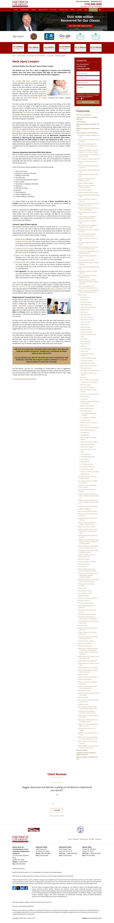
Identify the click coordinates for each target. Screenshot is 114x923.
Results (34, 10)
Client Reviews (24, 10)
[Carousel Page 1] (49, 803)
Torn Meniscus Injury (87, 464)
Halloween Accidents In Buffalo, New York (88, 272)
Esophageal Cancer (86, 368)
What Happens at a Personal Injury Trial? (89, 664)
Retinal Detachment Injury (88, 430)
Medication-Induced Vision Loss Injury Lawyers (90, 402)
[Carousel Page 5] (65, 803)
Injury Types (82, 295)
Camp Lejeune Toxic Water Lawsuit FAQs (89, 196)
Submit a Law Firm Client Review (57, 815)
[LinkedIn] (22, 888)
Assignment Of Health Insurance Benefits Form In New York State (88, 151)
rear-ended (42, 91)
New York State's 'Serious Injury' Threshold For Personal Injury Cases (88, 531)
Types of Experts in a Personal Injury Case (88, 633)
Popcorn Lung (85, 425)
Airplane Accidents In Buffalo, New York (89, 136)
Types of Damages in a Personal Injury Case (88, 629)
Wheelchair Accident (85, 690)
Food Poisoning (81, 122)
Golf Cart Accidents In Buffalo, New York (89, 268)
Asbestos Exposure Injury (88, 307)
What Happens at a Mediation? (88, 661)
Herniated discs (21, 262)
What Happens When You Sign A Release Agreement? (88, 671)
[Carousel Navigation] (57, 803)
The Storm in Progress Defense (88, 598)
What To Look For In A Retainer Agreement (88, 683)
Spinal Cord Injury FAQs (87, 444)
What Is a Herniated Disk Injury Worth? (88, 734)
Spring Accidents (84, 596)
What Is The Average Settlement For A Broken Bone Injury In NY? (88, 738)
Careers (79, 10)
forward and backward (23, 241)
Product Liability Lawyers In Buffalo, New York (87, 555)
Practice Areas (63, 10)
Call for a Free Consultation (80, 26)
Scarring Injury (85, 432)
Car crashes (16, 81)
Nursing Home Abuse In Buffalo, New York (88, 536)
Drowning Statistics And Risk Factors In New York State (87, 235)
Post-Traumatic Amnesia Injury (90, 427)
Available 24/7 (96, 1)
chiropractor (31, 329)
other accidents (32, 81)
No (83, 98)
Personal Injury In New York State (86, 133)
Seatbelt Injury (85, 435)
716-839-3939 (63, 360)
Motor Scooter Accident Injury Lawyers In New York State (88, 523)
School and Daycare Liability (87, 561)
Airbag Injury (84, 300)
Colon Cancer (84, 351)
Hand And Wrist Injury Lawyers (90, 380)
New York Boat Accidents (86, 183)
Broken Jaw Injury (86, 327)
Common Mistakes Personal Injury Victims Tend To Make (89, 209)
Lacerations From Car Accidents (90, 394)
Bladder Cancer (85, 310)
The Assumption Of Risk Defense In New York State (89, 155)
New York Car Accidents (83, 115)
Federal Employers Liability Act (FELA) (88, 256)
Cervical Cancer (85, 344)
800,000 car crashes (39, 98)
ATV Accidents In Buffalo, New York (89, 159)
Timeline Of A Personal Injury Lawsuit (87, 611)
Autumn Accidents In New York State (88, 162)
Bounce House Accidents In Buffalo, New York (87, 186)
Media (72, 10)
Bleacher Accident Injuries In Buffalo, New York (87, 179)
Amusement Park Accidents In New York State (89, 140)
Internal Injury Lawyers (87, 387)
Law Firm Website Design (92, 918)
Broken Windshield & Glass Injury (88, 335)
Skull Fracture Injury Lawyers (89, 442)
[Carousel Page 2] (53, 803)
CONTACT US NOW (88, 102)
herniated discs (28, 112)
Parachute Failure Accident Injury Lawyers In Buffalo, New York (88, 547)
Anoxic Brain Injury (86, 305)
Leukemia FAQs (85, 396)
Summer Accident (84, 601)
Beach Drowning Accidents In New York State (89, 166)
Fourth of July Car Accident (87, 260)
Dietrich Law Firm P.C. (20, 287)
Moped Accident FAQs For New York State (88, 519)
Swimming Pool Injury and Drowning (86, 606)
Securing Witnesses (85, 564)
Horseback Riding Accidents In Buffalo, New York (88, 276)
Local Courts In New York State (88, 511)
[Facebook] (14, 888)
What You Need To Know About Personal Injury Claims (88, 687)
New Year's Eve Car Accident (87, 527)
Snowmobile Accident (85, 593)
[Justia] (26, 888)
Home (15, 10)
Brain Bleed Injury (86, 314)
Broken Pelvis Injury (86, 332)
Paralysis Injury (85, 420)
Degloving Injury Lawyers (88, 363)
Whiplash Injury (85, 474)
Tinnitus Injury (85, 459)
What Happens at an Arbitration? (88, 668)
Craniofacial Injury (86, 349)
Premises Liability (81, 750)
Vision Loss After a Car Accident (90, 471)
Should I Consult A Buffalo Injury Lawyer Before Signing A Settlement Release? (88, 575)
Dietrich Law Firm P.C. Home (20, 4)
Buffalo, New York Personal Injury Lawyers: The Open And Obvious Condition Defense (89, 541)
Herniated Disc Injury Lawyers (89, 382)
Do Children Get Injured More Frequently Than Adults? (87, 226)
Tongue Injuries (85, 462)
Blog (86, 10)
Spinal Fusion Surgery (87, 447)
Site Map (91, 839)
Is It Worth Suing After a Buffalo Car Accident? (88, 482)
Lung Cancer (84, 399)
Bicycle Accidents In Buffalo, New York (88, 175)
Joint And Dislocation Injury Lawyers (88, 390)
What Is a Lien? (83, 674)
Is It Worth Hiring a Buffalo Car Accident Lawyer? (88, 477)
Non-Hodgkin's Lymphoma (88, 417)
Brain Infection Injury (87, 317)
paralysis (36, 259)
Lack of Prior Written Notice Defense (87, 490)
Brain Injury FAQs (86, 322)
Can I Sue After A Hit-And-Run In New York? (88, 742)
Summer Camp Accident (86, 603)
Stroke (82, 452)
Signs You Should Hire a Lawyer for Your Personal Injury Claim (89, 580)
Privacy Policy (84, 839)
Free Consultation (83, 1)
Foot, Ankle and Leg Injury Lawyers (88, 374)
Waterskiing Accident (85, 646)
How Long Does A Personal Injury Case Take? (88, 716)
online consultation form (59, 289)
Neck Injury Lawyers (86, 411)
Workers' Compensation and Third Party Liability (89, 694)
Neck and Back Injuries (87, 408)
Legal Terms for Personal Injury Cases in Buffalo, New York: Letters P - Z (89, 502)
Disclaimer (76, 839)
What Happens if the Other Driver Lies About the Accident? (89, 747)
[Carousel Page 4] (61, 803)
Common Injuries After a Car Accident (87, 729)
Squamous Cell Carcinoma (88, 449)
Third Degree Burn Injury (88, 457)
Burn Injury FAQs (85, 341)
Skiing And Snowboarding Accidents (86, 585)
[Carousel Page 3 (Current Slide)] (57, 803)
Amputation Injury (86, 302)
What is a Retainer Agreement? (88, 677)
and (30, 131)
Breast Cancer (85, 324)
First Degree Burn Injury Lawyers (90, 370)
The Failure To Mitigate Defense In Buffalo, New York (89, 252)
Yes (79, 98)
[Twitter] (18, 888)
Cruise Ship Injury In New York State (88, 222)
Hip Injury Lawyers (86, 385)
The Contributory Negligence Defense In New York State (87, 217)
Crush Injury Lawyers (87, 360)
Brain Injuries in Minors (87, 319)
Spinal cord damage (23, 255)
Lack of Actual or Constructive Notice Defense (87, 486)
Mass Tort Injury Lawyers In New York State (88, 515)
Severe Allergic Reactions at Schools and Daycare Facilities (88, 570)
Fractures (83, 377)
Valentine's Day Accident (86, 641)
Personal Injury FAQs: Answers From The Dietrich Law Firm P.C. (88, 707)
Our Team (53, 10)
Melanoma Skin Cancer (87, 406)
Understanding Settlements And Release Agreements (88, 637)
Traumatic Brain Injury (87, 469)
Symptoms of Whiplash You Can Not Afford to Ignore (88, 721)
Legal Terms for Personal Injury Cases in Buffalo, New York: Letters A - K (89, 496)
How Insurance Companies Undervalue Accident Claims (87, 712)
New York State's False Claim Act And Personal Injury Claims (88, 248)
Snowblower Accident (85, 591)
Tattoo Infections (86, 454)
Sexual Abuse (83, 566)
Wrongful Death (83, 697)
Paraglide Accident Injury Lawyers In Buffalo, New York (89, 551)
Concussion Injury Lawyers (88, 358)
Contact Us (93, 10)
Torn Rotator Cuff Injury (88, 467)
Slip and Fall (82, 588)
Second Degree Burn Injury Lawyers (88, 438)
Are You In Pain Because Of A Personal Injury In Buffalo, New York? (88, 146)
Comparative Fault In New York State (88, 213)
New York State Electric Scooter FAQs (88, 239)
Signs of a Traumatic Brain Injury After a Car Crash (88, 725)
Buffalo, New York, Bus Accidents (88, 192)
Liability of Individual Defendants (88, 506)
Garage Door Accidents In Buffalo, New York (89, 263)
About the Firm (43, 10)
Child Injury (84, 346)
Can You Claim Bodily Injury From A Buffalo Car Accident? (89, 204)
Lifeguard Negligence (85, 509)
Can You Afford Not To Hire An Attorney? (88, 200)
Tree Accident (83, 625)
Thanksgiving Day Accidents (87, 614)
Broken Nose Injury (86, 329)
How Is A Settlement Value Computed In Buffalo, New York (88, 287)
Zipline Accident (83, 704)
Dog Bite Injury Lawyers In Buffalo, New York (89, 230)
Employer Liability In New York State (88, 243)
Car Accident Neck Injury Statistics (24, 379)
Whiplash (19, 239)
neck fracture (29, 248)
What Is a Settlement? (85, 679)
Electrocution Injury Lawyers (89, 365)
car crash (62, 227)
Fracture (18, 248)
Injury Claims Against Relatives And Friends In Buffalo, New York (89, 291)
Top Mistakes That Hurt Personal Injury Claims (88, 622)
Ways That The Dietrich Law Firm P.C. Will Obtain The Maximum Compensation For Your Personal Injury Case (89, 651)
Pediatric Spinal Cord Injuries (89, 422)
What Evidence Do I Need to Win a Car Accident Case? (89, 657)
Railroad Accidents (84, 559)
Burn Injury (84, 339)
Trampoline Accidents (85, 190)
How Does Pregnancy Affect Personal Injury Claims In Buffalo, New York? (88, 281)
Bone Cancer (84, 312)
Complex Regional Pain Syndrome (87, 354)
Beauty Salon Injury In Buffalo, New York (89, 171)
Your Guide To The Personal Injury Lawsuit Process (89, 701)
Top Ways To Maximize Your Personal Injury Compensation (88, 618)
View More (57, 810)
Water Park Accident (85, 643)
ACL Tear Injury (85, 297)
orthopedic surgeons (26, 306)
